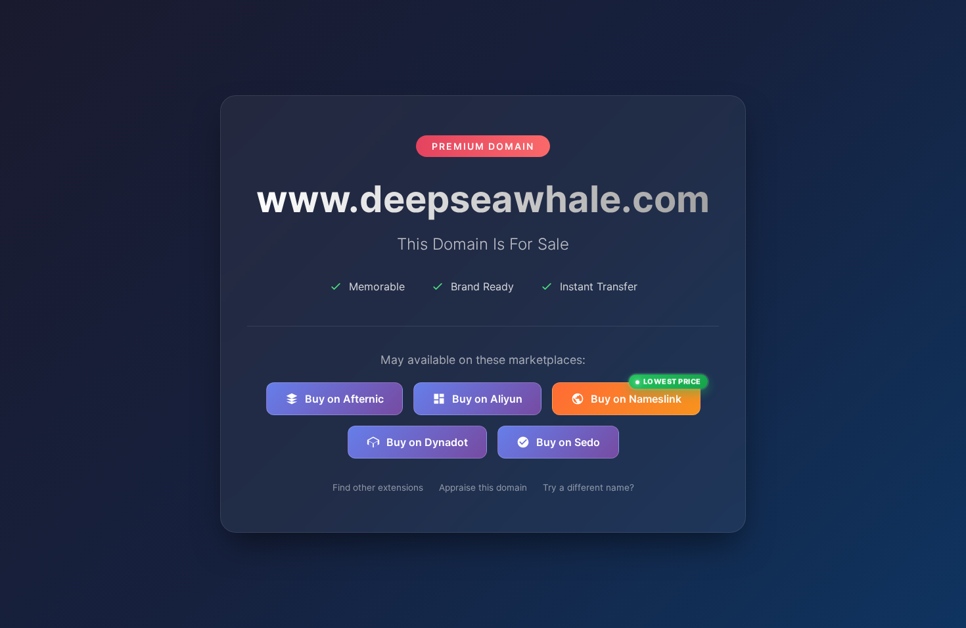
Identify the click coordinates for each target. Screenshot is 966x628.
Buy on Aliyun (487, 398)
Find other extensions (378, 487)
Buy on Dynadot (427, 442)
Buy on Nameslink (646, 393)
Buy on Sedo (568, 442)
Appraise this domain (483, 487)
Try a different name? (588, 487)
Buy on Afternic (344, 398)
